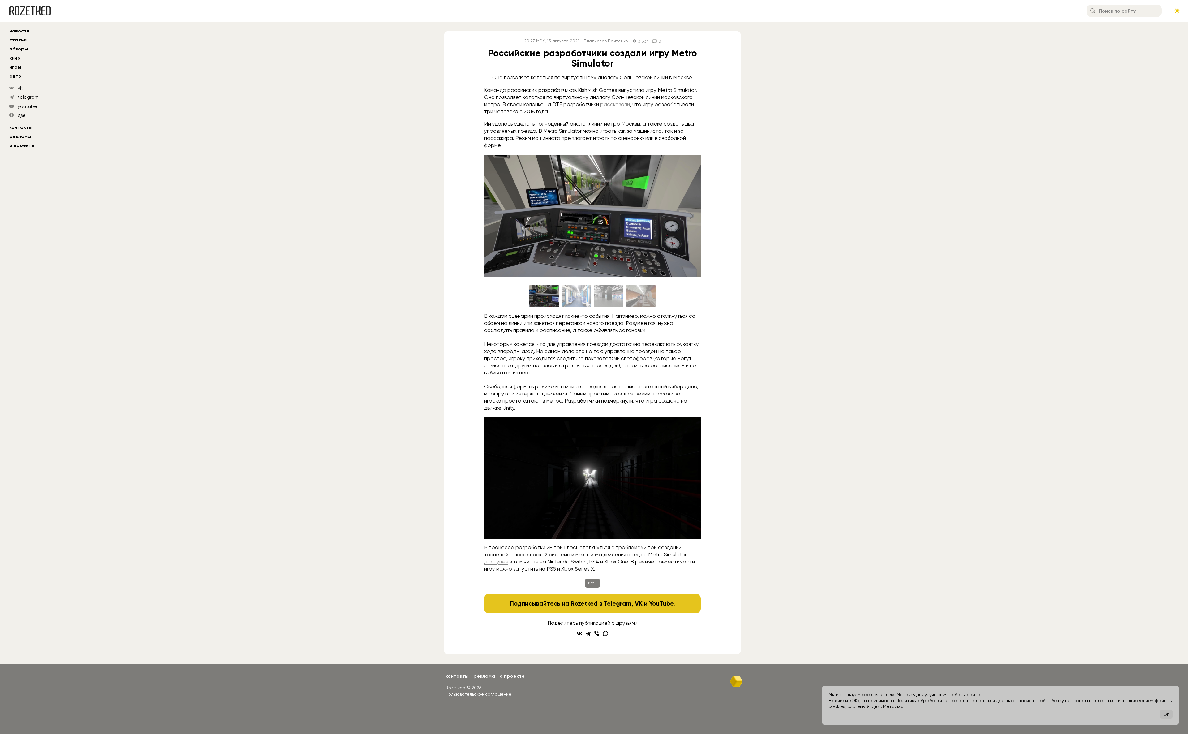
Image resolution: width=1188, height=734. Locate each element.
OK (1166, 714)
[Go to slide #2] (576, 296)
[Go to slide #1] (544, 296)
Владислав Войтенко (606, 41)
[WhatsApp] (605, 633)
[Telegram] (588, 633)
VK (639, 603)
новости (19, 31)
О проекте (21, 145)
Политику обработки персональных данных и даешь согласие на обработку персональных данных (1004, 700)
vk (20, 88)
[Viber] (596, 633)
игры (15, 67)
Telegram (617, 603)
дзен (23, 115)
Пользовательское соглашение (478, 694)
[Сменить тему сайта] (1177, 11)
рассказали (615, 104)
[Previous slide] (493, 215)
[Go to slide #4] (641, 296)
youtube (27, 106)
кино (14, 58)
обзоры (18, 49)
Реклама (20, 136)
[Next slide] (691, 215)
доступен (496, 562)
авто (15, 76)
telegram (28, 97)
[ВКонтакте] (579, 633)
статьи (18, 40)
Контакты (20, 127)
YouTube (661, 603)
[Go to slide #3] (608, 296)
